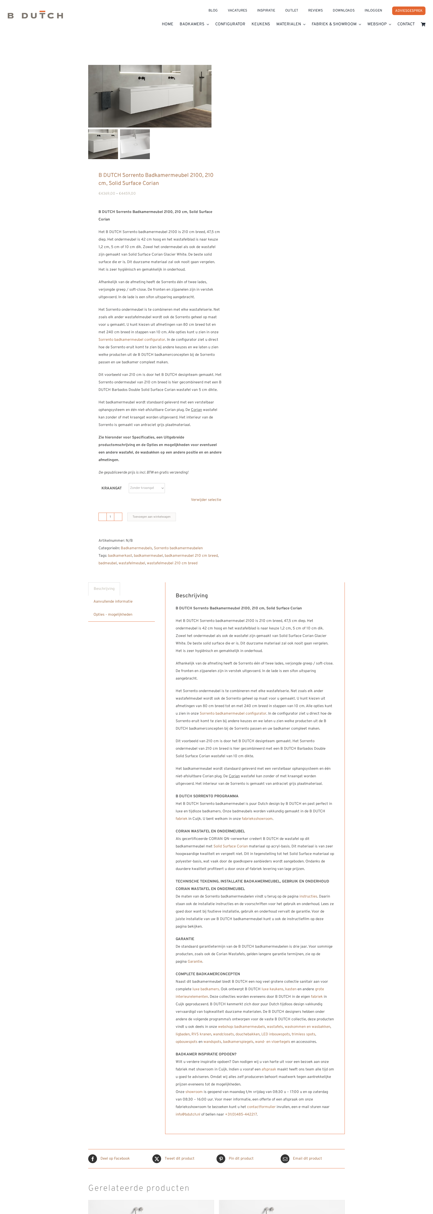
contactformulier (261, 1107)
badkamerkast (120, 556)
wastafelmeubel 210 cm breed (172, 563)
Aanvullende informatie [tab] (113, 601)
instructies (308, 896)
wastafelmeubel (132, 563)
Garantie (195, 961)
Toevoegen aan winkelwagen (152, 517)
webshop (225, 1027)
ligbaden (183, 1034)
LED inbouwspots (275, 1034)
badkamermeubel (148, 556)
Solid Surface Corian (230, 846)
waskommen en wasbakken (307, 1027)
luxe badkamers (205, 989)
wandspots (212, 1042)
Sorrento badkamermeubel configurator (131, 340)
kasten (290, 989)
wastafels (275, 1027)
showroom (194, 1092)
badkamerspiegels (238, 1042)
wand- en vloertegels (272, 1042)
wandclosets (223, 1034)
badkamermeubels (249, 1027)
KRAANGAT (111, 488)
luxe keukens (272, 989)
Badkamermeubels (136, 548)
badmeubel (107, 563)
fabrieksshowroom (257, 819)
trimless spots (303, 1034)
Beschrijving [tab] (104, 589)
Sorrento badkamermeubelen (178, 548)
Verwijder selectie (206, 500)
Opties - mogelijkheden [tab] (112, 614)
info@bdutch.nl (188, 1114)
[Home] (35, 16)
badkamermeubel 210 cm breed (191, 556)
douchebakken (248, 1034)
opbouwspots (186, 1042)
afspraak (269, 1069)
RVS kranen (201, 1034)
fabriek (181, 819)
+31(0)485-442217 (241, 1114)
